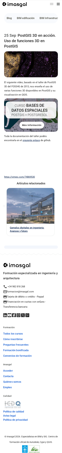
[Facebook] (14, 315)
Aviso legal (9, 415)
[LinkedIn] (5, 315)
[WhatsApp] (27, 315)
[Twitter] (23, 315)
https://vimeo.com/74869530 (19, 176)
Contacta (8, 376)
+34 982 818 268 (16, 286)
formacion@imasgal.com (20, 291)
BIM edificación (25, 18)
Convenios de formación (17, 355)
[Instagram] (19, 315)
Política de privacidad (15, 419)
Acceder (8, 370)
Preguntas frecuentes (16, 344)
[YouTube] (10, 315)
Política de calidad (13, 411)
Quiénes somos (12, 381)
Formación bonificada (16, 350)
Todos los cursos (13, 333)
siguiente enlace (31, 140)
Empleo (7, 387)
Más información (31, 125)
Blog (9, 18)
